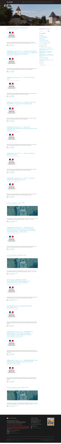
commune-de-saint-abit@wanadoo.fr (15, 433)
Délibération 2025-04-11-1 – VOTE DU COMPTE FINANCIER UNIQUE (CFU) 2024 (21, 178)
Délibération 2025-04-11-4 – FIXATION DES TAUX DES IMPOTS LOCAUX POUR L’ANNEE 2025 (21, 103)
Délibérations (13, 71)
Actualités (12, 44)
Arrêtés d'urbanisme (42, 36)
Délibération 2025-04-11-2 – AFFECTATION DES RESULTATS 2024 (21, 154)
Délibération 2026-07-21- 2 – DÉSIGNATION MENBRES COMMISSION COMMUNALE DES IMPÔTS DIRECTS (45, 52)
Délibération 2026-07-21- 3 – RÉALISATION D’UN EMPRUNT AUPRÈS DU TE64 (46, 49)
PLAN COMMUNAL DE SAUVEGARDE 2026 (45, 47)
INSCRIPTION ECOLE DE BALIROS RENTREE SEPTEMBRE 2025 (19, 306)
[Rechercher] (48, 31)
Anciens (31, 412)
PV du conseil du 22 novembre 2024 (17, 387)
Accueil (23, 2)
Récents (9, 412)
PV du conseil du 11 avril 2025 (16, 203)
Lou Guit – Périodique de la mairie (44, 42)
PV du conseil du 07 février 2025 (16, 255)
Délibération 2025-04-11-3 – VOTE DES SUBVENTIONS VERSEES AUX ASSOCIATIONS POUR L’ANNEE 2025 (22, 128)
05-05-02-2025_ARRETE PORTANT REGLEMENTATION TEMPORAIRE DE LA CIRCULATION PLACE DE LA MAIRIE (18, 281)
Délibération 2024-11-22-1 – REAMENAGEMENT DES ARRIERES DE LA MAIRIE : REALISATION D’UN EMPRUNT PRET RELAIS (22, 361)
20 (28, 412)
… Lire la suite (33, 43)
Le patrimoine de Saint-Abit (43, 40)
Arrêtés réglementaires (14, 299)
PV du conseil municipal (14, 221)
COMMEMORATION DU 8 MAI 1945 (17, 28)
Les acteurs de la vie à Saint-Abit (44, 41)
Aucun (13, 45)
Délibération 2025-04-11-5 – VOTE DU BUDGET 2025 (21, 78)
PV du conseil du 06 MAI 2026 (43, 57)
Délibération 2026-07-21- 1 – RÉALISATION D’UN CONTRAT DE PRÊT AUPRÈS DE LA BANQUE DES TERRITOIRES (46, 55)
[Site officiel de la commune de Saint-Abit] (9, 2)
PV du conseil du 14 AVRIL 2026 (43, 58)
